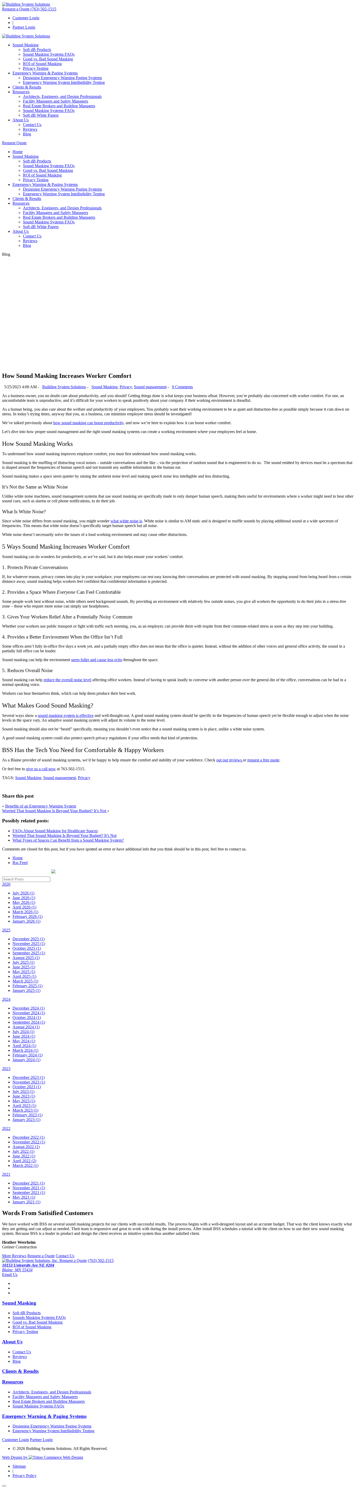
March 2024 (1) (25, 1050)
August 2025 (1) (26, 957)
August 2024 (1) (26, 1027)
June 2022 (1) (24, 1156)
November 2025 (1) (29, 943)
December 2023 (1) (29, 1077)
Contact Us (32, 124)
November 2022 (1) (29, 1142)
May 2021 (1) (24, 1197)
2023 (6, 1068)
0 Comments (182, 387)
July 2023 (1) (23, 1091)
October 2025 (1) (27, 948)
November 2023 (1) (29, 1082)
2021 (6, 1174)
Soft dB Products (37, 49)
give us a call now (41, 769)
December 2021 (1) (29, 1183)
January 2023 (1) (26, 1119)
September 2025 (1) (29, 953)
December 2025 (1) (29, 939)
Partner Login (24, 27)
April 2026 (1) (24, 907)
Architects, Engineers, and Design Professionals (62, 96)
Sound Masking (26, 45)
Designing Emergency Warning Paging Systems (62, 78)
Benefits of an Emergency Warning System (40, 806)
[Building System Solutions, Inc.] (30, 1260)
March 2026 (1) (25, 912)
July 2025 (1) (23, 962)
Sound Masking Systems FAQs (49, 54)
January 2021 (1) (26, 1202)
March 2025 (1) (25, 981)
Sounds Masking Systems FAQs (39, 1317)
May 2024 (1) (24, 1041)
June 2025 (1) (24, 967)
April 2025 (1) (24, 976)
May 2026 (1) (24, 902)
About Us (21, 120)
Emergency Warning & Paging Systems (45, 73)
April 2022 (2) (24, 1161)
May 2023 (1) (24, 1101)
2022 (6, 1128)
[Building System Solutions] (26, 4)
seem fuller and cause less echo (96, 660)
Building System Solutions (64, 387)
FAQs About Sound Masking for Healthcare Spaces (55, 831)
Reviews (30, 129)
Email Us (9, 1274)
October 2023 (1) (27, 1087)
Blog (27, 134)
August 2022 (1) (26, 1146)
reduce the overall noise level (67, 680)
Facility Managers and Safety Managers (55, 101)
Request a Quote (16, 9)
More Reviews (14, 1256)
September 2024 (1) (29, 1022)
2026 (6, 884)
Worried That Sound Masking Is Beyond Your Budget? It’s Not (54, 811)
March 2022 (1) (25, 1165)
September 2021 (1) (29, 1192)
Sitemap (19, 1466)
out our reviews (229, 760)
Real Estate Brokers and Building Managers (59, 106)
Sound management (150, 387)
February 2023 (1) (27, 1115)
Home (18, 151)
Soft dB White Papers (41, 115)
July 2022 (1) (23, 1151)
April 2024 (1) (24, 1045)
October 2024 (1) (27, 1017)
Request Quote (14, 143)
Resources (21, 92)
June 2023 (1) (24, 1096)
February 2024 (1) (27, 1055)
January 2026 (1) (26, 921)
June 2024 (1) (24, 1036)
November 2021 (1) (29, 1188)
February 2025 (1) (27, 986)
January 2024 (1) (26, 1060)
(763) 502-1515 (43, 9)
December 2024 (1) (29, 1008)
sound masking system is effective (66, 715)
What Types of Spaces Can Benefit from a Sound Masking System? (68, 840)
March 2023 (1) (25, 1110)
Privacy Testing (35, 68)
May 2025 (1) (24, 971)
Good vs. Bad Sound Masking (48, 59)
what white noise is (126, 521)
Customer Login (26, 18)
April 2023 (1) (24, 1105)
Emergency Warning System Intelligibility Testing (64, 82)
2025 (6, 930)
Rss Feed (20, 862)
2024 (6, 999)
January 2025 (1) (26, 990)
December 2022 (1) (29, 1137)
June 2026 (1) (24, 898)
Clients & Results (27, 87)
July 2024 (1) (23, 1031)
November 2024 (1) (29, 1013)
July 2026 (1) (23, 893)
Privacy (126, 387)
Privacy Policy (24, 1475)
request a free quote (263, 760)
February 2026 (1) (27, 916)
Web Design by (15, 1457)
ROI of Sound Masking (42, 63)
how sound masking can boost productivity (88, 423)
